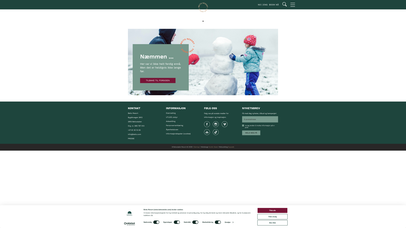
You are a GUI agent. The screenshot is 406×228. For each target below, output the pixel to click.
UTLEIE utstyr (172, 117)
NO (259, 4)
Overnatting (171, 113)
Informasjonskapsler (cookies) (178, 134)
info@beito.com (134, 134)
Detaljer (228, 222)
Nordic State (213, 147)
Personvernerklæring (174, 125)
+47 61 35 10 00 (134, 130)
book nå (274, 4)
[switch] (177, 222)
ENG (264, 4)
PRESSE (131, 139)
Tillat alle (272, 210)
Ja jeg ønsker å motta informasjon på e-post (260, 126)
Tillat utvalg (272, 217)
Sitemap (196, 147)
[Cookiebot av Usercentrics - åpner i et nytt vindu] (129, 223)
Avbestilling (170, 121)
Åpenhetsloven (172, 130)
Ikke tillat (272, 223)
